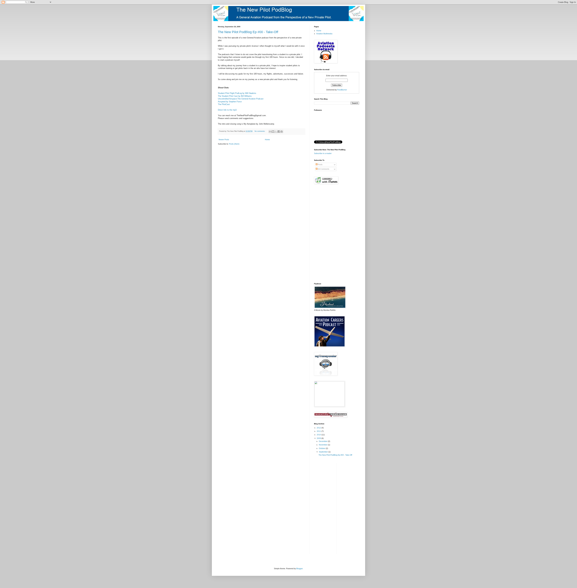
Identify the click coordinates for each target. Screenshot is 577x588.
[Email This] (270, 131)
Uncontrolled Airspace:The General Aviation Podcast (240, 99)
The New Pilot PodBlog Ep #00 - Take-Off (248, 32)
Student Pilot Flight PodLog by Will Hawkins (237, 93)
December (323, 441)
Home (267, 140)
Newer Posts (224, 140)
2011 (319, 431)
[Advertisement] (326, 508)
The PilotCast (224, 104)
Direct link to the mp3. (227, 110)
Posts (320, 165)
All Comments (323, 169)
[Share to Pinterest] (281, 131)
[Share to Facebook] (278, 131)
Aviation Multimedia (324, 34)
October (322, 448)
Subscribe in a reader (323, 153)
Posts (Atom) (234, 144)
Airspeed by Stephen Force (230, 101)
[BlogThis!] (273, 131)
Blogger (299, 569)
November (323, 445)
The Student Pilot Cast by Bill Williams (235, 96)
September (323, 452)
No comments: (260, 131)
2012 (319, 428)
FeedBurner (342, 90)
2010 (319, 435)
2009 (319, 438)
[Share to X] (275, 131)
